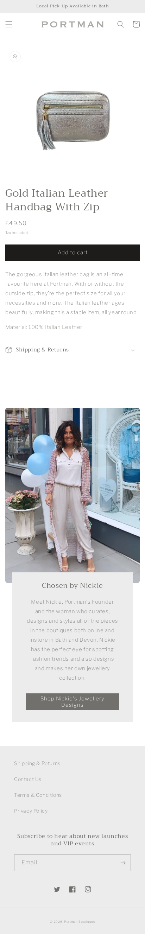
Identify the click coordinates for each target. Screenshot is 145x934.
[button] (9, 24)
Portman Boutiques (79, 921)
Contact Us (28, 779)
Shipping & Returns (37, 763)
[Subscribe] (123, 862)
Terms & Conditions (38, 795)
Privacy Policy (31, 811)
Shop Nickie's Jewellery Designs (72, 701)
